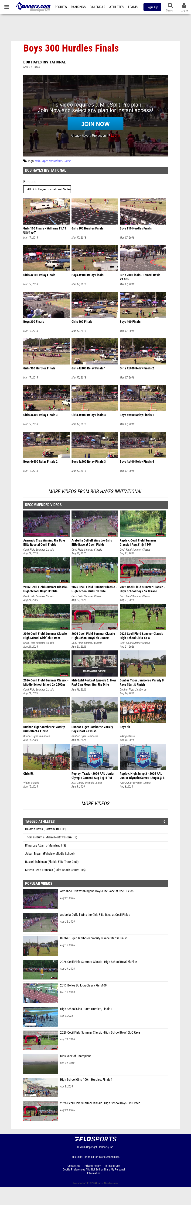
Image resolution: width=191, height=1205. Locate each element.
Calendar (97, 7)
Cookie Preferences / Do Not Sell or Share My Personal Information (94, 1171)
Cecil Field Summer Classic (38, 549)
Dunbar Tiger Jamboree (133, 689)
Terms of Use (112, 1165)
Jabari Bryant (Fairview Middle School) (50, 854)
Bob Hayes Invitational (44, 62)
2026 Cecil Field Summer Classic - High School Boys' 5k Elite (98, 962)
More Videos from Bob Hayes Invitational (95, 491)
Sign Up (152, 7)
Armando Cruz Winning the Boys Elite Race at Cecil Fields (96, 891)
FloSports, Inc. (106, 1147)
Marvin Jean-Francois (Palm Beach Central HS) (55, 870)
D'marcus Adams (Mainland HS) (45, 845)
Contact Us (74, 1165)
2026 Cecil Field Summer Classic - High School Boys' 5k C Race (100, 1033)
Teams (133, 7)
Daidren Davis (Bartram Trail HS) (45, 829)
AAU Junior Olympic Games (87, 783)
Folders (29, 181)
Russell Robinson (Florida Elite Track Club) (51, 862)
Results (61, 7)
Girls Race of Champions (75, 1056)
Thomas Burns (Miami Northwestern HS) (51, 837)
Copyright (91, 1147)
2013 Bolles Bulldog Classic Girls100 (83, 985)
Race (68, 161)
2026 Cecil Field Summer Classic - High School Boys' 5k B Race (100, 1103)
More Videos (95, 803)
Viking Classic (127, 736)
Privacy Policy (93, 1165)
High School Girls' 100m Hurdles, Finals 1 (86, 1009)
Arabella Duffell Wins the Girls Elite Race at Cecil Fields (95, 915)
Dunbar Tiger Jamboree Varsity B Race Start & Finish (93, 938)
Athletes (116, 7)
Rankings (78, 7)
